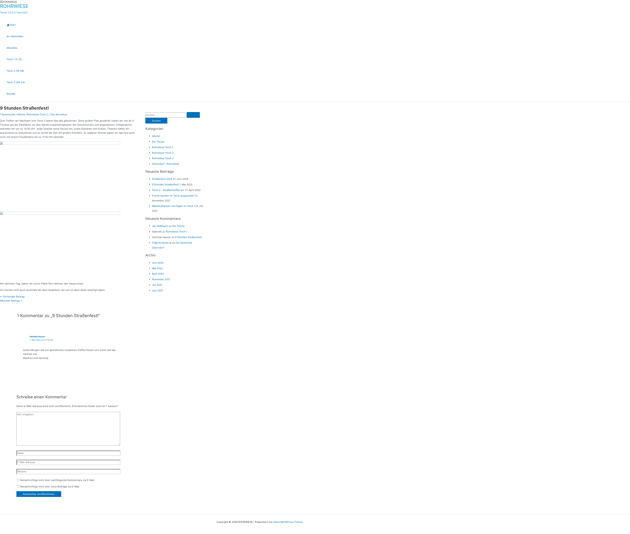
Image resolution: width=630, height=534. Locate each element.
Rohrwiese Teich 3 (163, 158)
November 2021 (161, 279)
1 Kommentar (7, 114)
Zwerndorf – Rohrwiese (165, 163)
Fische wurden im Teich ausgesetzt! (173, 195)
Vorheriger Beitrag (12, 296)
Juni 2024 (158, 262)
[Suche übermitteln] (193, 115)
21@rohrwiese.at (161, 242)
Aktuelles (12, 47)
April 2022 (158, 273)
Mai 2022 (157, 268)
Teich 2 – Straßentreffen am (168, 190)
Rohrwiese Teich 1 (162, 147)
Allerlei (21, 114)
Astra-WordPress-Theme (288, 522)
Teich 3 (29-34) (16, 82)
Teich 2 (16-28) (15, 70)
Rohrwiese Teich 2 (37, 114)
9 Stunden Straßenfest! (165, 184)
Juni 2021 (157, 290)
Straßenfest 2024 (162, 178)
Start (13, 24)
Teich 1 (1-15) (14, 59)
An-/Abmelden (15, 36)
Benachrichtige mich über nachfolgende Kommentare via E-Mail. (57, 480)
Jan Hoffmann (160, 226)
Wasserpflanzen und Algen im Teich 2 (174, 206)
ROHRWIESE (14, 6)
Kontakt (11, 93)
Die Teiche (158, 141)
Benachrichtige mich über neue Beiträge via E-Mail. (50, 486)
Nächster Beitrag (11, 300)
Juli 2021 (157, 284)
